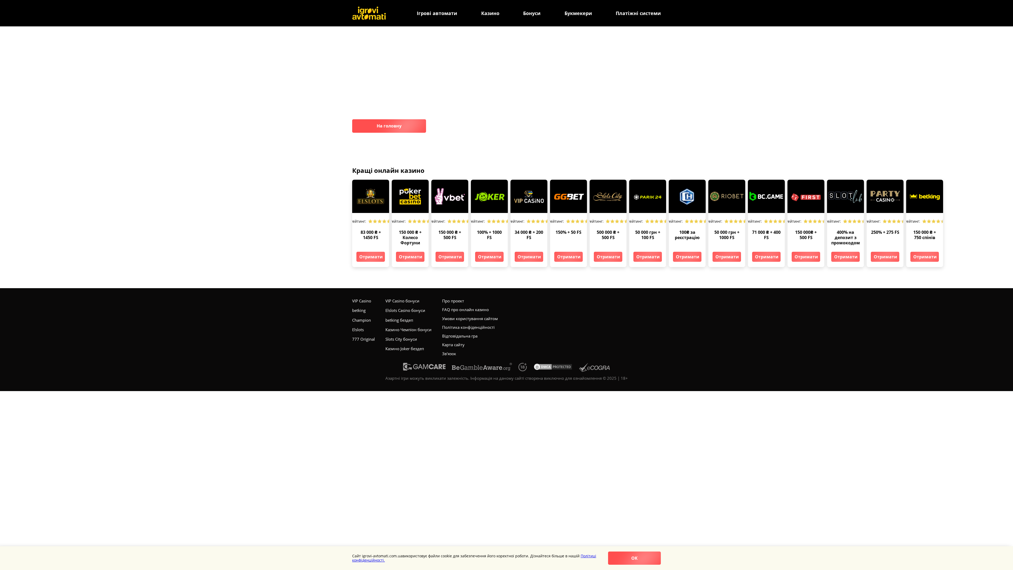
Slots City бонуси (401, 339)
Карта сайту (453, 344)
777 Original (363, 339)
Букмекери (578, 13)
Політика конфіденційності (468, 327)
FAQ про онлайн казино (465, 309)
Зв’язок (449, 353)
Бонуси (532, 13)
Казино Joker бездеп (404, 348)
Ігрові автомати (437, 13)
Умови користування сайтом (470, 318)
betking (359, 310)
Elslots (358, 329)
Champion (361, 320)
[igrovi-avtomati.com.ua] (369, 13)
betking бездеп (399, 320)
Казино (490, 13)
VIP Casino (361, 300)
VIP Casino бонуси (402, 300)
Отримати (371, 257)
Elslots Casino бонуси (405, 310)
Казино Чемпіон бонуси (408, 329)
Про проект (453, 300)
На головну (389, 126)
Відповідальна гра (459, 336)
